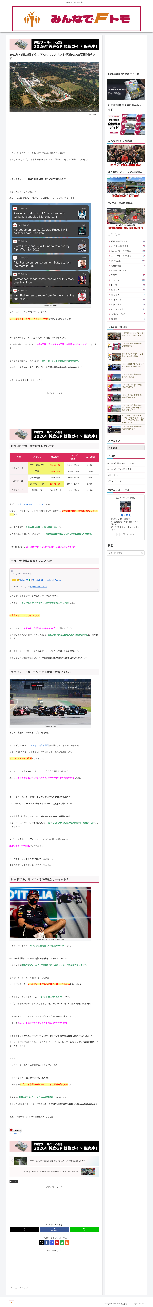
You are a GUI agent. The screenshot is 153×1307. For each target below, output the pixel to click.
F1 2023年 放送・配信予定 (119, 469)
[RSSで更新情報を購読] (67, 1242)
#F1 (34, 580)
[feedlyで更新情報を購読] (62, 1242)
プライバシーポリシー (117, 481)
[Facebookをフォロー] (46, 1242)
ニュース (14, 1181)
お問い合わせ (113, 475)
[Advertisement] (32, 133)
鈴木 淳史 (126, 515)
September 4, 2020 (38, 586)
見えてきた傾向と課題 (39, 745)
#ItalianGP (23, 580)
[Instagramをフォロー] (52, 1242)
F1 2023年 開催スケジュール (120, 463)
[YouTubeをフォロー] (57, 1242)
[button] (142, 553)
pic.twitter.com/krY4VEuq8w (48, 580)
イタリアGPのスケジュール (30, 504)
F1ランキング (15, 1133)
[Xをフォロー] (41, 1242)
